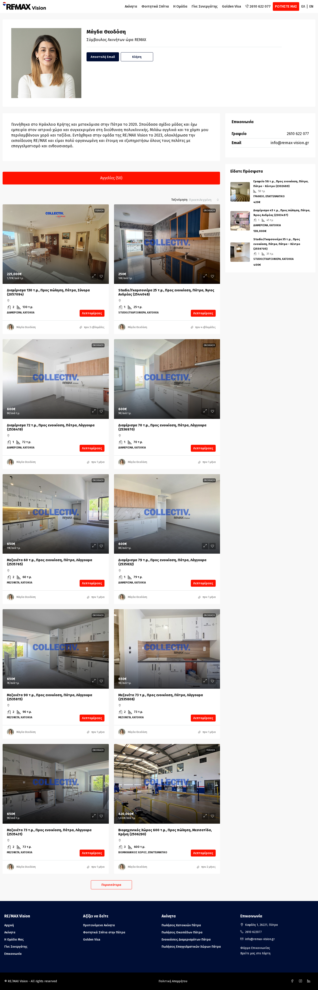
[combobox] (204, 199)
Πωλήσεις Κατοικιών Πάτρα (181, 925)
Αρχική (9, 925)
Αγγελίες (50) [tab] (111, 178)
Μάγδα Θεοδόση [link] (26, 327)
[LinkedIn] (309, 981)
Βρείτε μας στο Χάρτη (255, 953)
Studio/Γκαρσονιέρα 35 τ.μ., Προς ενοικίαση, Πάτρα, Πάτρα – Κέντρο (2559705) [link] (276, 244)
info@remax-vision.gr (290, 142)
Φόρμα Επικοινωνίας (255, 948)
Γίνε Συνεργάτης (205, 6)
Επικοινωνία (13, 954)
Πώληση (99, 210)
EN (311, 6)
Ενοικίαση (209, 210)
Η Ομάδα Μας (14, 939)
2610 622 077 (298, 133)
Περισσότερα (111, 885)
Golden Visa (231, 6)
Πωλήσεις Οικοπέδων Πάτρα (182, 932)
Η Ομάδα (180, 6)
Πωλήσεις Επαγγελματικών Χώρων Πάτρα (191, 947)
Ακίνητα (131, 6)
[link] (56, 244)
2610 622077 (253, 932)
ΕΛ (303, 6)
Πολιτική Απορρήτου (173, 981)
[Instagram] (301, 981)
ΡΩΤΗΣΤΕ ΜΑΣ (286, 6)
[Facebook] (293, 981)
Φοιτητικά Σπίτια (155, 6)
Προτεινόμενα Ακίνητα (99, 925)
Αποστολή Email (103, 57)
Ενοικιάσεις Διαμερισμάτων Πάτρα (186, 939)
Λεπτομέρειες (92, 313)
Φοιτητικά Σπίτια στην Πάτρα (104, 932)
